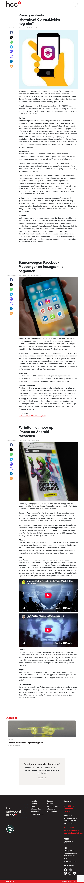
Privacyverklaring (37, 814)
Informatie (35, 812)
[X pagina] (70, 870)
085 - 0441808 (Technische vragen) (69, 808)
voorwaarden (66, 881)
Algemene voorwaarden (52, 810)
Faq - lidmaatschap (36, 807)
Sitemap (34, 804)
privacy (75, 881)
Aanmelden (42, 778)
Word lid (34, 801)
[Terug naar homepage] (13, 4)
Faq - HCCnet (52, 806)
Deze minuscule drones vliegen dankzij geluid (25, 743)
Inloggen (50, 801)
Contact (50, 804)
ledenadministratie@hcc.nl (73, 833)
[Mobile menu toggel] (75, 4)
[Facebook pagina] (65, 870)
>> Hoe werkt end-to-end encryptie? (32, 416)
